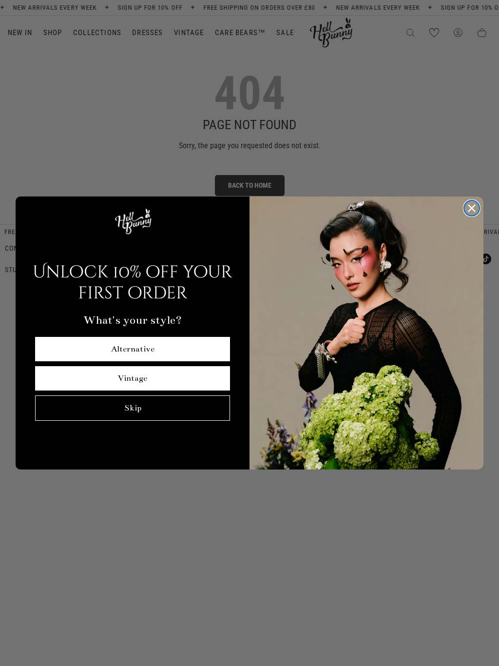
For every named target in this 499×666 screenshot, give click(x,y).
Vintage (132, 378)
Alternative (132, 349)
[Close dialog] (472, 208)
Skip (132, 408)
